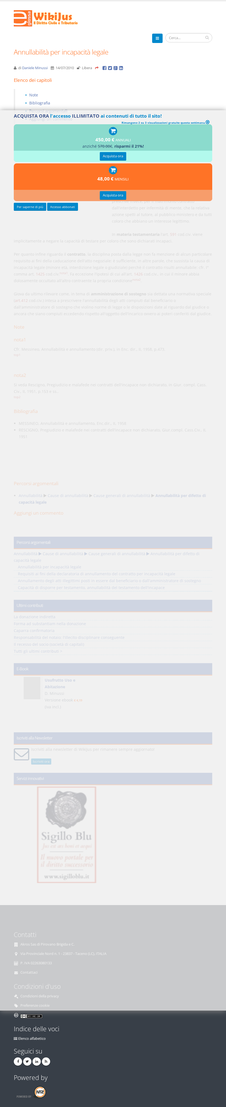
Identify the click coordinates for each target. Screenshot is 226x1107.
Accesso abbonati (62, 207)
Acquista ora (113, 156)
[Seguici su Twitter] (27, 1061)
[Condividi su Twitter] (111, 68)
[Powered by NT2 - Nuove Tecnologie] (31, 1092)
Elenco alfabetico (32, 1038)
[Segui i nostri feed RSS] (46, 1061)
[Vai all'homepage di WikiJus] (50, 17)
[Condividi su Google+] (116, 68)
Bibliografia (39, 103)
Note (33, 95)
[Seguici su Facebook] (18, 1061)
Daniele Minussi (35, 68)
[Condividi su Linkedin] (121, 68)
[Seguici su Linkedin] (37, 1061)
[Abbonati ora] (113, 131)
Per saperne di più (30, 207)
